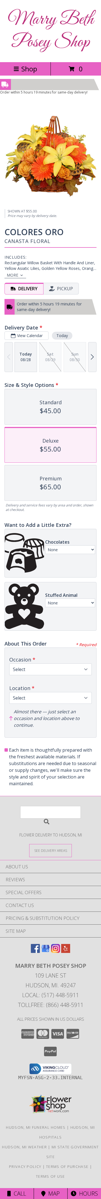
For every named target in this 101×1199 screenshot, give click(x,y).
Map (52, 1193)
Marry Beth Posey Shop (50, 31)
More (12, 275)
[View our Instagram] (55, 951)
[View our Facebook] (35, 951)
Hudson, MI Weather (24, 1146)
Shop (29, 68)
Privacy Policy (25, 1166)
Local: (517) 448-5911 (50, 995)
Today (62, 335)
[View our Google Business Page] (45, 951)
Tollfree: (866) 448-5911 (50, 1005)
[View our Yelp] (65, 951)
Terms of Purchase (67, 1166)
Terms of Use (50, 1176)
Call (18, 1193)
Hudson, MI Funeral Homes (35, 1127)
